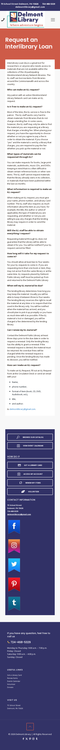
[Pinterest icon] (30, 738)
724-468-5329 (21, 642)
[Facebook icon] (23, 738)
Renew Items (12, 678)
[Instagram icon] (33, 738)
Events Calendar (13, 681)
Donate (10, 687)
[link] (14, 527)
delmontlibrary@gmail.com (30, 6)
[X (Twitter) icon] (26, 738)
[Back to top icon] (30, 726)
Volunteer (11, 684)
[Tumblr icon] (37, 738)
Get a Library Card (14, 675)
